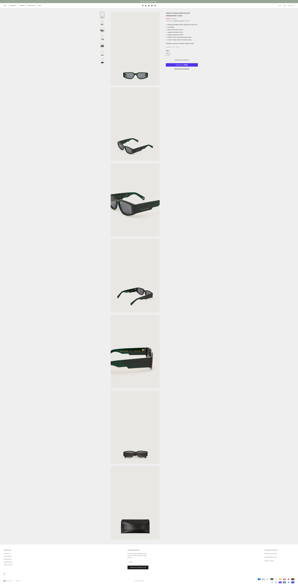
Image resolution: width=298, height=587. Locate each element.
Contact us (7, 553)
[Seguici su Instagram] (4, 574)
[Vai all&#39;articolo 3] (102, 30)
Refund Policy (7, 559)
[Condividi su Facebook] (172, 47)
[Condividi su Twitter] (174, 47)
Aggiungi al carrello (182, 60)
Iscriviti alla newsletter (138, 567)
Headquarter (31, 5)
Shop (5, 5)
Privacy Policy (8, 556)
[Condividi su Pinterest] (176, 47)
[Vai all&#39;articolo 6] (102, 53)
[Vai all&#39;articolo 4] (102, 38)
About (39, 5)
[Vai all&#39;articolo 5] (102, 45)
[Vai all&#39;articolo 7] (102, 60)
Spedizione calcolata (178, 20)
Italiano (17, 580)
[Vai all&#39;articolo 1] (102, 15)
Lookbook (22, 5)
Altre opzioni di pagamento (182, 68)
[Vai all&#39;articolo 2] (102, 22)
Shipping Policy (8, 562)
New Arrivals (12, 5)
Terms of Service (8, 564)
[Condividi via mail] (178, 47)
